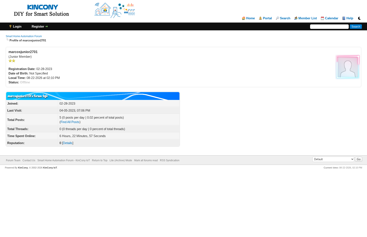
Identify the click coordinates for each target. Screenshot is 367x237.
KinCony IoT (50, 167)
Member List (307, 18)
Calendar (331, 18)
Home (250, 18)
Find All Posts (70, 122)
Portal (267, 18)
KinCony (23, 167)
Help (349, 18)
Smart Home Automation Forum (24, 36)
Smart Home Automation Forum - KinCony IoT (63, 160)
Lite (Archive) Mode (121, 160)
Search (285, 18)
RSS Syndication (169, 160)
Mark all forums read (146, 160)
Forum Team (13, 160)
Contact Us (29, 160)
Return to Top (99, 160)
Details (67, 143)
